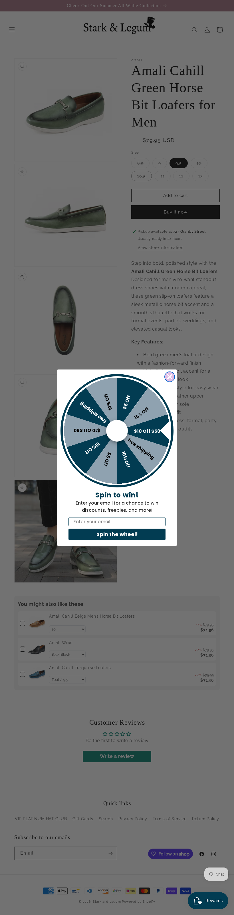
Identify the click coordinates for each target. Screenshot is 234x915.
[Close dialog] (170, 377)
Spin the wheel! (117, 534)
